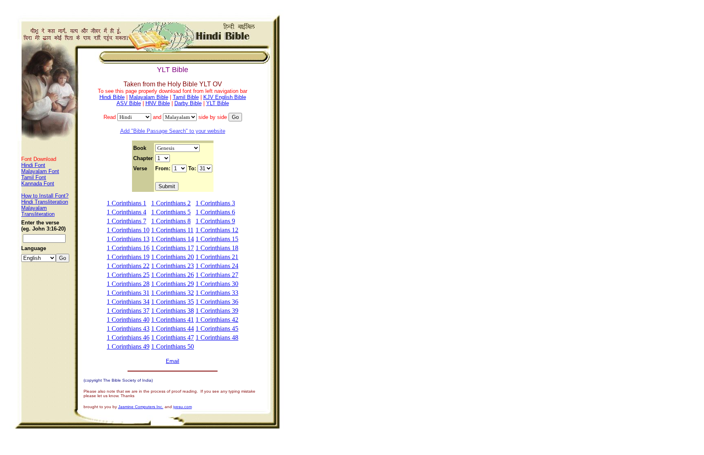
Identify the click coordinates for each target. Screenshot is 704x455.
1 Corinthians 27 (217, 274)
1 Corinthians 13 (128, 238)
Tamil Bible (186, 97)
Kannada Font (37, 183)
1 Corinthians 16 (128, 247)
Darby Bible (188, 103)
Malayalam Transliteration (38, 211)
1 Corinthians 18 (217, 247)
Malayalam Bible (148, 97)
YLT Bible (217, 103)
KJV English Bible (224, 97)
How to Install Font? (44, 196)
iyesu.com (182, 406)
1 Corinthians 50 (172, 346)
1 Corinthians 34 (128, 301)
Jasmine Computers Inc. (140, 406)
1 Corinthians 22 (128, 265)
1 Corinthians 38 (172, 310)
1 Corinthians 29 (172, 283)
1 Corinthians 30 (217, 283)
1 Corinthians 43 (128, 328)
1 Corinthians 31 (128, 292)
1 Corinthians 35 (172, 301)
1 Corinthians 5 (171, 212)
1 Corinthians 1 (126, 203)
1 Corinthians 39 (217, 310)
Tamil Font (33, 177)
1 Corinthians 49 (128, 346)
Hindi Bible (112, 97)
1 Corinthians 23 (172, 265)
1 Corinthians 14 (172, 238)
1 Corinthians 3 (215, 203)
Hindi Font (33, 165)
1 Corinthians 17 (172, 247)
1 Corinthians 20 (172, 256)
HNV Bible (157, 103)
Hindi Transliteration (44, 202)
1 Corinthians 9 (215, 221)
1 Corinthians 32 (172, 292)
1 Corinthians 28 (128, 283)
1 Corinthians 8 (171, 221)
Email (172, 361)
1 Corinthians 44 (172, 328)
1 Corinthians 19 (128, 256)
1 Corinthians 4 (126, 212)
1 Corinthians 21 (217, 256)
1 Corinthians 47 (172, 337)
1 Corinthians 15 (217, 238)
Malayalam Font (40, 171)
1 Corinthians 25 (128, 274)
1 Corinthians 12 (217, 229)
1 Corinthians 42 (217, 319)
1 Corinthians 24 (217, 265)
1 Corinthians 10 (128, 229)
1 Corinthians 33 (217, 292)
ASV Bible (129, 103)
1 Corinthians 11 (172, 229)
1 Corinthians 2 (171, 203)
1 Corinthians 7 (126, 221)
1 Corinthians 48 (217, 337)
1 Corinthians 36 (217, 301)
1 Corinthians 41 (172, 319)
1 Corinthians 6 (215, 212)
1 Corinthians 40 (128, 319)
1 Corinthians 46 (128, 337)
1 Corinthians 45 (217, 328)
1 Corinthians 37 (128, 310)
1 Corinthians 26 (172, 274)
